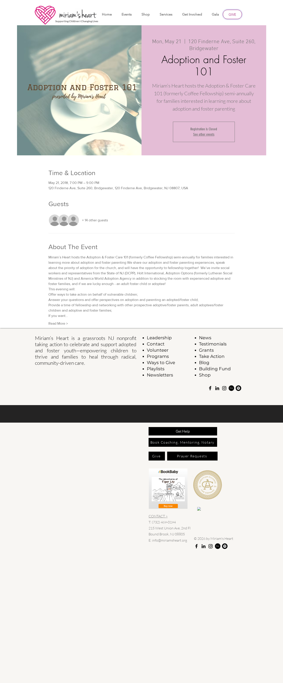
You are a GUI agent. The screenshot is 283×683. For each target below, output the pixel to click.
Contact (155, 344)
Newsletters (160, 375)
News (205, 337)
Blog (204, 362)
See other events (203, 134)
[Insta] (224, 388)
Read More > (58, 323)
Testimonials (213, 344)
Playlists (155, 368)
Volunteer (157, 350)
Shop (205, 375)
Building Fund (215, 368)
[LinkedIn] (217, 388)
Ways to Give (161, 362)
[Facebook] (210, 388)
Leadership (159, 337)
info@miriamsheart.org (169, 540)
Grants (206, 350)
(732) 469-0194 (164, 522)
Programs (158, 356)
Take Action (212, 356)
